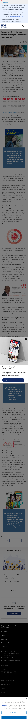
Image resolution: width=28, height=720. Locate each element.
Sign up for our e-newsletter (13, 380)
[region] (14, 708)
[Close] (26, 699)
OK (14, 717)
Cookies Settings (14, 712)
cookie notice (5, 705)
